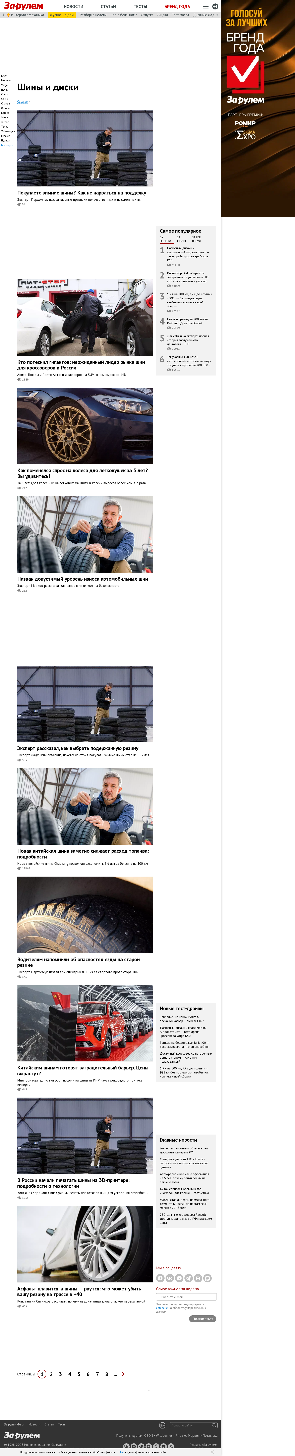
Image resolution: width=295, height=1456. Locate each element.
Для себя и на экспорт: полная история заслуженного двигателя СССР (188, 340)
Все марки (7, 145)
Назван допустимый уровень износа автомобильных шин (82, 578)
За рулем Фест (14, 1424)
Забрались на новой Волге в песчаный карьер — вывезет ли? (182, 1019)
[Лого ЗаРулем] (23, 6)
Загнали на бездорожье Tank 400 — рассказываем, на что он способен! (184, 1045)
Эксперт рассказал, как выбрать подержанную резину (77, 748)
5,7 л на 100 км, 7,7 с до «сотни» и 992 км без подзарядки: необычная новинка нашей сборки (189, 300)
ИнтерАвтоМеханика (27, 14)
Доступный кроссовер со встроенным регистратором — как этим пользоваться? (186, 1057)
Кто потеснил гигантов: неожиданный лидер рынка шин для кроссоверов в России (81, 365)
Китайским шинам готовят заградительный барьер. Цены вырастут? (83, 1070)
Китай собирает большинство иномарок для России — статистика (184, 1191)
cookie (120, 1452)
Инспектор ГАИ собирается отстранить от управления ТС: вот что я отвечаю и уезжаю (188, 277)
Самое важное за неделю (177, 1288)
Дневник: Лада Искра (210, 14)
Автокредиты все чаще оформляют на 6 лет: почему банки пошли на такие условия (184, 1178)
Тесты (140, 6)
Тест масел (180, 14)
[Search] (214, 1425)
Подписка (210, 1435)
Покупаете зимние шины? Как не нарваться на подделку (81, 192)
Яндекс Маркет (187, 1435)
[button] (213, 1452)
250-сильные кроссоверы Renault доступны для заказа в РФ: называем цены (186, 1218)
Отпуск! (147, 14)
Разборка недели (93, 14)
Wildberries (164, 1435)
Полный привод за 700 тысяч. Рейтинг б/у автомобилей (187, 321)
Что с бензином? (124, 14)
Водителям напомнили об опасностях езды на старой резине (78, 962)
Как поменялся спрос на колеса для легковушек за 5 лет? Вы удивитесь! (82, 473)
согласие (162, 1308)
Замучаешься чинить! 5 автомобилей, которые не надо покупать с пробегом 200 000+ (189, 361)
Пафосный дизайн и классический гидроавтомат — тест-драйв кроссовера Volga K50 (188, 254)
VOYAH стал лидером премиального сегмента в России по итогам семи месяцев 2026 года (185, 1204)
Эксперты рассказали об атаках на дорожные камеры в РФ (184, 1150)
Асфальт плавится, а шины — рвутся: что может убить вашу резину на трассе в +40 (79, 1291)
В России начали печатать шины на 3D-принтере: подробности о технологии (73, 1183)
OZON (148, 1435)
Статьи (108, 6)
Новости (73, 6)
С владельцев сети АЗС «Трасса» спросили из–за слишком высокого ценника (184, 1163)
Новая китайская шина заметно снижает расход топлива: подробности (83, 853)
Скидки (162, 14)
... (115, 1374)
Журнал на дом (62, 14)
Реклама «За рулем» (204, 1445)
